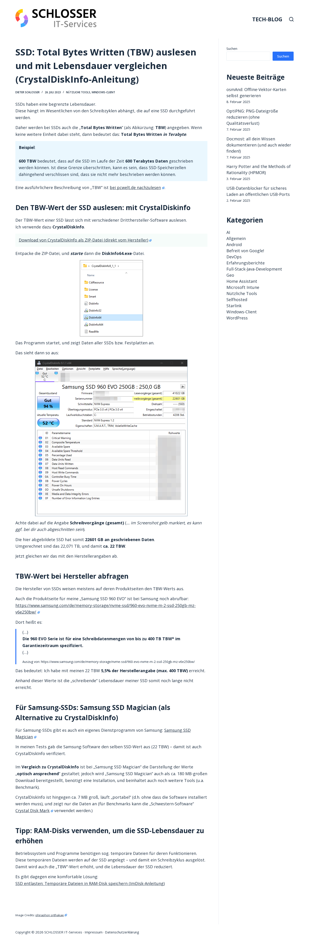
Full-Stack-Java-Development (254, 269)
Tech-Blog (267, 19)
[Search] (291, 19)
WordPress (237, 318)
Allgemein (236, 238)
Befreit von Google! (245, 250)
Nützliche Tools (78, 92)
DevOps (234, 256)
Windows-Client (103, 92)
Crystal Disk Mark (32, 810)
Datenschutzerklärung (122, 932)
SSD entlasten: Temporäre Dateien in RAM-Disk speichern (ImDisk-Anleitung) (90, 883)
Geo (230, 275)
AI (228, 232)
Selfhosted (236, 299)
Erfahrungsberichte (245, 263)
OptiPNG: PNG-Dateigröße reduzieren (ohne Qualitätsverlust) (252, 117)
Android (234, 244)
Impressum (93, 932)
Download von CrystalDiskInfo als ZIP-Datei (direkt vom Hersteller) (83, 240)
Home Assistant (241, 281)
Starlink (234, 305)
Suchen (231, 48)
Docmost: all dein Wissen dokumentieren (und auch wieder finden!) (258, 145)
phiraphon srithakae (50, 915)
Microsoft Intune (242, 287)
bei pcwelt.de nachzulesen (135, 187)
